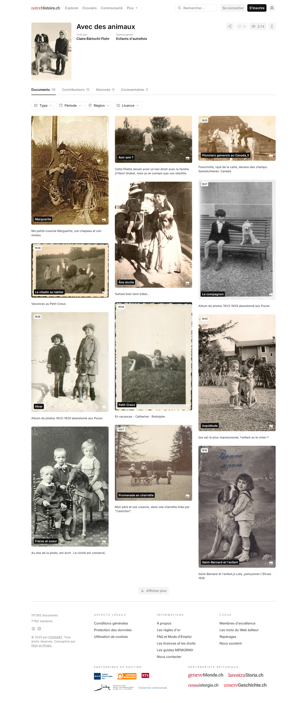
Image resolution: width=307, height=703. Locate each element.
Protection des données (113, 630)
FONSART (55, 637)
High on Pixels (41, 645)
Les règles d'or (168, 630)
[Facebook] (33, 629)
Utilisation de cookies (111, 637)
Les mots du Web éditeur (239, 630)
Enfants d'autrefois (131, 39)
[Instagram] (39, 629)
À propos (164, 623)
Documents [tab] (43, 89)
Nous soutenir (230, 643)
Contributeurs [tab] (75, 89)
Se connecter (233, 8)
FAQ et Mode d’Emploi (174, 637)
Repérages (227, 637)
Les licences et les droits (176, 643)
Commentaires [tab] (134, 89)
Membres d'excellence (237, 623)
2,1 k (260, 26)
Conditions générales (111, 623)
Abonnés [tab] (105, 89)
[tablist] (153, 90)
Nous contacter (169, 657)
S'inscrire (256, 8)
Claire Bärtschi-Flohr (92, 39)
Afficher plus (156, 591)
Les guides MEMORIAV (175, 650)
